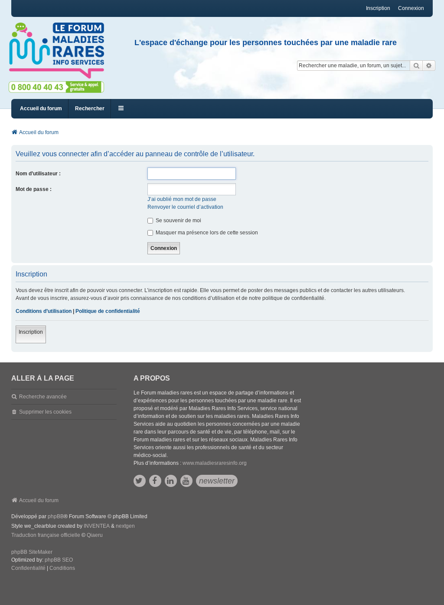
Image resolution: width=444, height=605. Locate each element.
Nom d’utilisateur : (38, 174)
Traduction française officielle (45, 535)
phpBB (56, 516)
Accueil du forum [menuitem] (41, 108)
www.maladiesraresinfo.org (215, 463)
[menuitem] (28, 568)
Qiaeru (95, 535)
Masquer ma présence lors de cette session (206, 233)
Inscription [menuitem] (378, 8)
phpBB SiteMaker (31, 552)
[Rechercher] (416, 65)
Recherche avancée (43, 397)
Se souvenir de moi (177, 220)
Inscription (31, 332)
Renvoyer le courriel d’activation (185, 207)
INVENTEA (97, 526)
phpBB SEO (59, 560)
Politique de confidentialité (107, 311)
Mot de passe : (34, 189)
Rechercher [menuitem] (89, 108)
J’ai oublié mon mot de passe (181, 199)
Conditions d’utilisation (44, 311)
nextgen (125, 526)
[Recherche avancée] (429, 65)
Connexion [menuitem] (411, 8)
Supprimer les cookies (45, 412)
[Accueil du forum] (60, 51)
